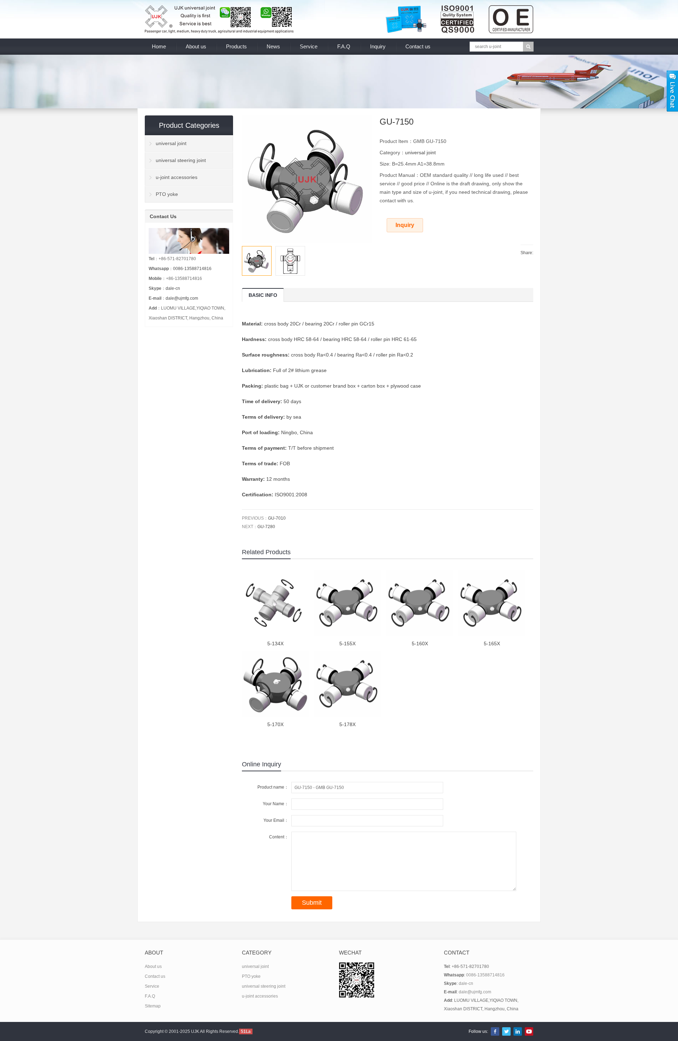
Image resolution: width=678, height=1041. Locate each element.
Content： (279, 836)
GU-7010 (277, 518)
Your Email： (276, 820)
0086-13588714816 (192, 268)
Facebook (495, 1031)
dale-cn (173, 288)
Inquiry (378, 46)
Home (159, 46)
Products (236, 46)
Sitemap (153, 1006)
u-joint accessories (176, 177)
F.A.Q (343, 46)
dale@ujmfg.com (182, 298)
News (273, 46)
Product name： (273, 787)
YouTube (529, 1031)
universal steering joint (181, 160)
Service (308, 46)
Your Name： (276, 803)
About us (196, 46)
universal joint (420, 152)
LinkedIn (517, 1031)
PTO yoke (167, 194)
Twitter (506, 1031)
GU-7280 (266, 526)
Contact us (417, 46)
